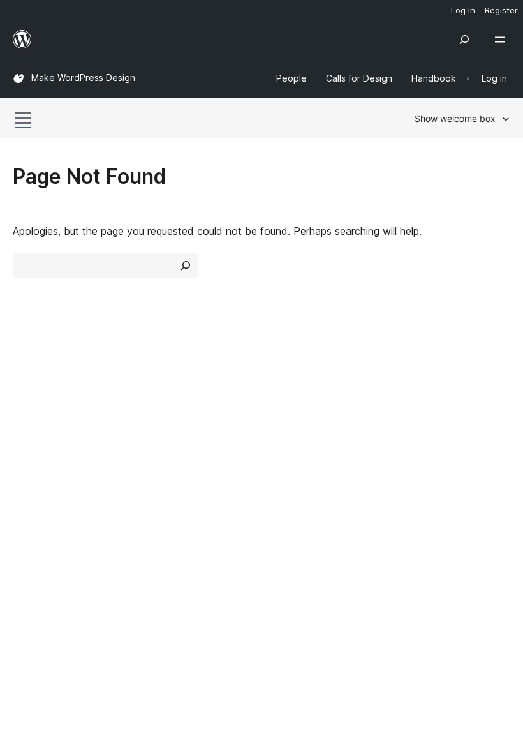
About (27, 385)
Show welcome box (455, 118)
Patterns (160, 453)
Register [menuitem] (501, 10)
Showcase (164, 385)
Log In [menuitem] (463, 10)
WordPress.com (56, 495)
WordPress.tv (306, 453)
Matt (30, 517)
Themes (159, 408)
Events (411, 408)
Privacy (30, 453)
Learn (281, 385)
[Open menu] (502, 39)
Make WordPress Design (83, 77)
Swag (414, 453)
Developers (294, 430)
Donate (419, 430)
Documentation (304, 408)
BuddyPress (47, 562)
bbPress (38, 540)
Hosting (31, 430)
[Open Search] (464, 39)
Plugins (156, 430)
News (26, 408)
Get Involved (426, 385)
